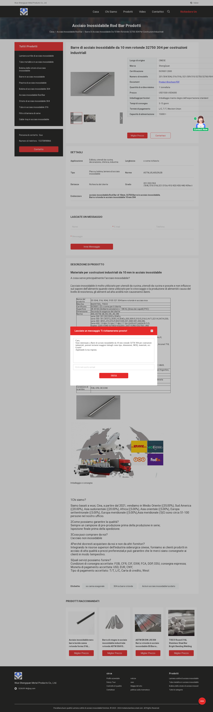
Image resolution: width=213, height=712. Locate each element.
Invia (114, 375)
